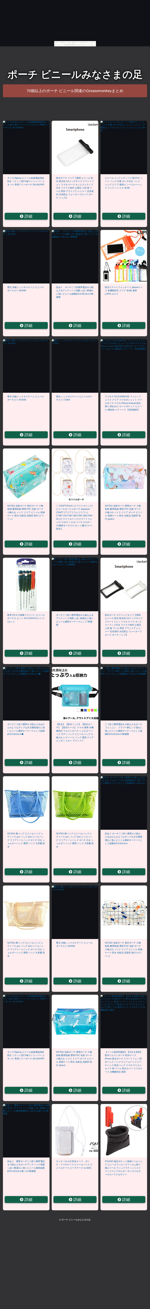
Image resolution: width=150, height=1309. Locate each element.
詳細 (27, 216)
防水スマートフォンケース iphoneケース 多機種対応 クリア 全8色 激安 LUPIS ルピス (124, 290)
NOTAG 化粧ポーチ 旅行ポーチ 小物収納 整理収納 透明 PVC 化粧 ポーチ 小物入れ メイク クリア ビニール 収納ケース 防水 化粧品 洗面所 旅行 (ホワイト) (123, 949)
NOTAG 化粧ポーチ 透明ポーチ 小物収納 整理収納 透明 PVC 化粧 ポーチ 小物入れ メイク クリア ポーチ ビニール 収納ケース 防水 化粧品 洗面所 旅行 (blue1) (75, 1058)
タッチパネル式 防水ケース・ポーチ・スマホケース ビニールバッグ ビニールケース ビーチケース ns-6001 (74, 1164)
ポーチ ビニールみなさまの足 (75, 74)
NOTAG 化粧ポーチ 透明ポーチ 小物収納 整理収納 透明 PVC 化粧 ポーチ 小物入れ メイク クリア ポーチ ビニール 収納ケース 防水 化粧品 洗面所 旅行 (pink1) (123, 512)
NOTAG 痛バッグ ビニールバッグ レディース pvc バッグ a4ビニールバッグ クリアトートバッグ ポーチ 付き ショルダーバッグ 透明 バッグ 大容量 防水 (26, 840)
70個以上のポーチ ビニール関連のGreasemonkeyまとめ (75, 91)
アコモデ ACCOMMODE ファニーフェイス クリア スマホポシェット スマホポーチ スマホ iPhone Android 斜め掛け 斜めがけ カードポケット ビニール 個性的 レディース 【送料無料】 (123, 403)
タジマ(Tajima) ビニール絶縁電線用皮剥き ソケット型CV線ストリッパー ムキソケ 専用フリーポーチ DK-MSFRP (26, 181)
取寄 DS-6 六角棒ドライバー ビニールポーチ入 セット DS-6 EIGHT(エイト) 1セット (26, 618)
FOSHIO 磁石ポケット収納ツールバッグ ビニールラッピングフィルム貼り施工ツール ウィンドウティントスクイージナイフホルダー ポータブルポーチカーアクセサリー (124, 1168)
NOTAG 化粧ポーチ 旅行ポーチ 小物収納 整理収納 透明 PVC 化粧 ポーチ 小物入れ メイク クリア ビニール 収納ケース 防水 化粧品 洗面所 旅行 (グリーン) (26, 512)
